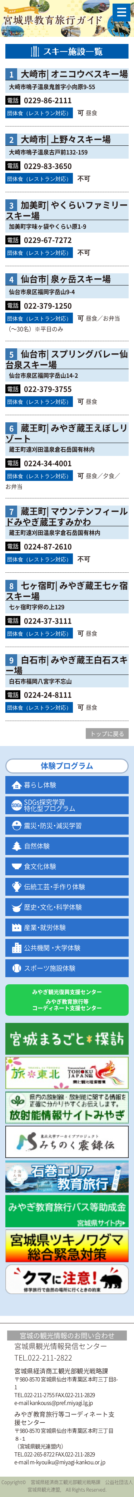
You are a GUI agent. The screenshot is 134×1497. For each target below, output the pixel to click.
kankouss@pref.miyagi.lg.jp (61, 1403)
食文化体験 (40, 866)
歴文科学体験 (53, 907)
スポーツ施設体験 (49, 968)
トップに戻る (107, 733)
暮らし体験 (40, 785)
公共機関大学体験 (52, 948)
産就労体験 (45, 927)
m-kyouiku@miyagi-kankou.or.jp (67, 1462)
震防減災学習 (53, 825)
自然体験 (37, 846)
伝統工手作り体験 (54, 886)
